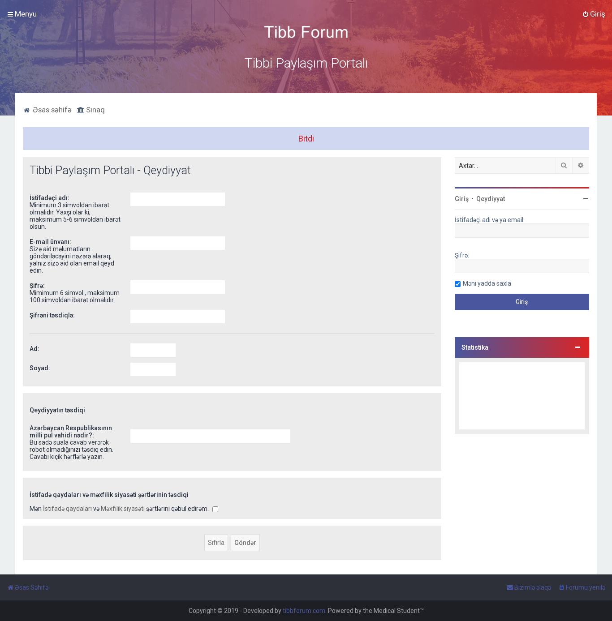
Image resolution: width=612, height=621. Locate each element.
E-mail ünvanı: (50, 241)
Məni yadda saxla (487, 283)
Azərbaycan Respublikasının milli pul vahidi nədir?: (71, 431)
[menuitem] (593, 14)
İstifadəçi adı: (49, 197)
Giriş (462, 198)
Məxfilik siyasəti (123, 508)
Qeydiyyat (490, 198)
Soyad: (40, 368)
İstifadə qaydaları (67, 508)
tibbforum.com (304, 610)
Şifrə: (37, 285)
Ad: (34, 348)
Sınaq (94, 109)
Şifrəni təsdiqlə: (52, 315)
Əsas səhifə (51, 109)
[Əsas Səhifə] (306, 32)
